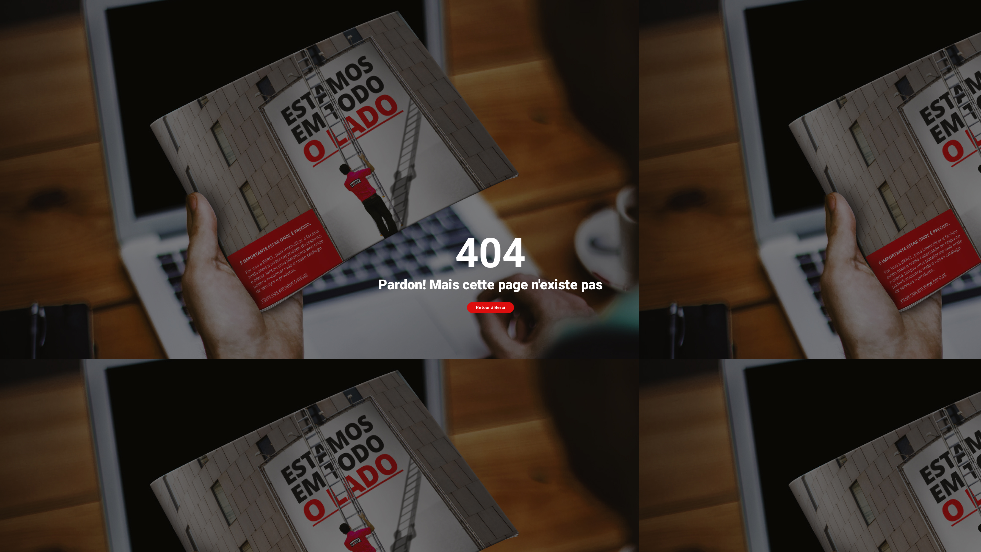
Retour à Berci (490, 307)
